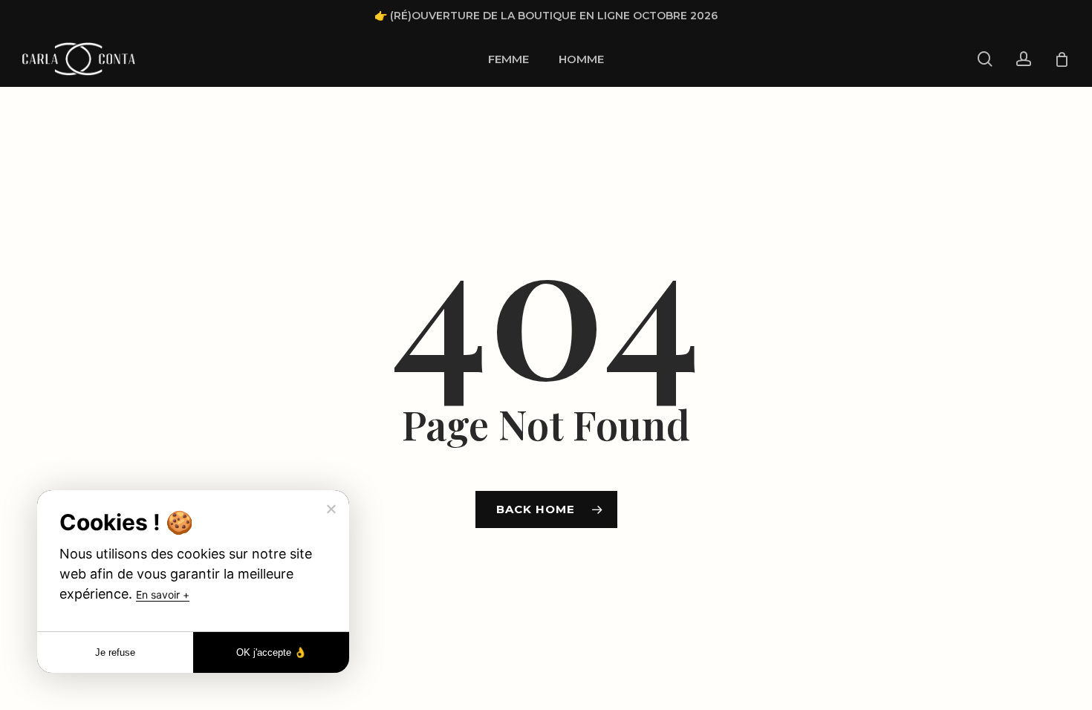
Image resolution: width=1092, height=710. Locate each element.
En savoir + (162, 594)
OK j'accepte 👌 (271, 652)
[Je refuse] (330, 508)
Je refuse (115, 652)
